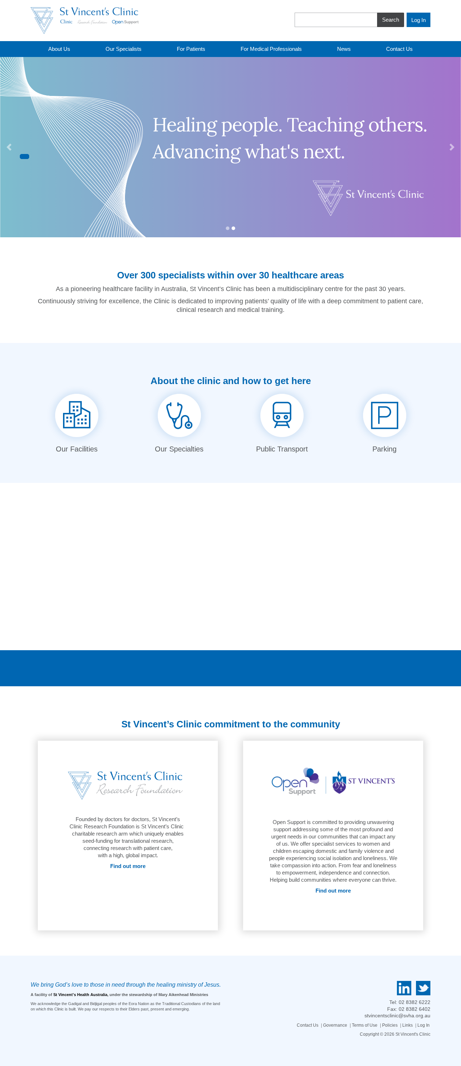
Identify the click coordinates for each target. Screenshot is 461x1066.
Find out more (128, 866)
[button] (9, 147)
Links (407, 1025)
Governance (335, 1025)
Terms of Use (364, 1025)
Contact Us (307, 1025)
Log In (423, 1025)
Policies (390, 1025)
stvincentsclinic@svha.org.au (397, 1015)
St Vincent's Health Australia (80, 994)
